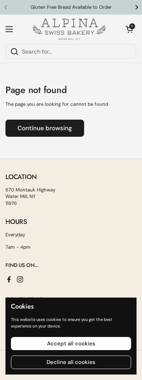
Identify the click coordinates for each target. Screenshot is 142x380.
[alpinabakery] (69, 29)
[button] (129, 29)
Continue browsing (44, 128)
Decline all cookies (71, 362)
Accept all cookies (71, 343)
